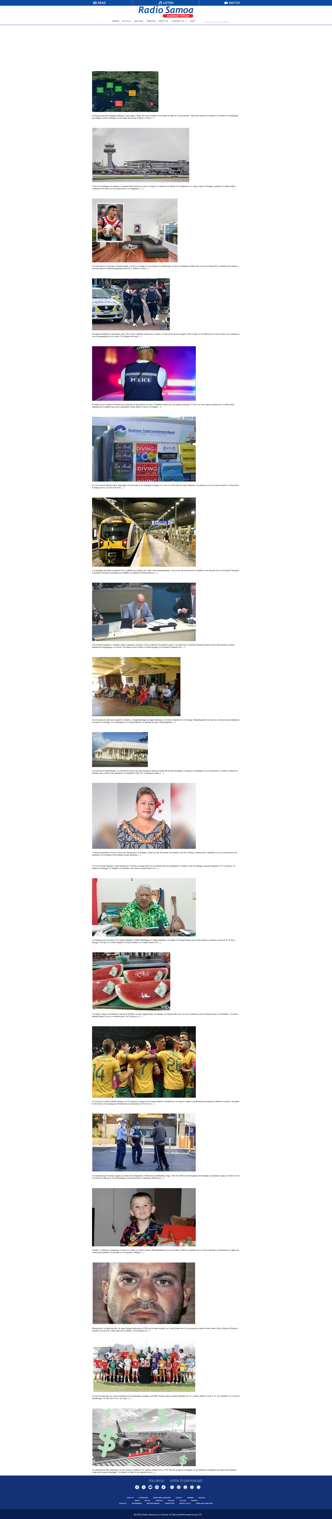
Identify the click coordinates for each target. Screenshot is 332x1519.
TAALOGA (151, 21)
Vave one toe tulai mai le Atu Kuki (115, 412)
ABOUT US (163, 21)
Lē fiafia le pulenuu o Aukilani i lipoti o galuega (124, 578)
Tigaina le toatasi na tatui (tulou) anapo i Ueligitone (126, 342)
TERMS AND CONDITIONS (204, 1503)
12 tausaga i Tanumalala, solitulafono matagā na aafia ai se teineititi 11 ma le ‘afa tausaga (151, 727)
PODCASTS (123, 1503)
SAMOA (115, 21)
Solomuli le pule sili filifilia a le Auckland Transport (126, 493)
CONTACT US (178, 21)
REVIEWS (190, 1498)
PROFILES (202, 1498)
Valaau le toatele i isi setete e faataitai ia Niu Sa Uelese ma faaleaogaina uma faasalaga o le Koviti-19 (158, 1109)
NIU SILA (126, 21)
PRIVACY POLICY (185, 1503)
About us (130, 1498)
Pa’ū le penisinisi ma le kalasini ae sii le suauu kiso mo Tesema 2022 (137, 778)
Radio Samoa (149, 1514)
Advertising (143, 1498)
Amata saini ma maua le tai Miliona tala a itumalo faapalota (132, 860)
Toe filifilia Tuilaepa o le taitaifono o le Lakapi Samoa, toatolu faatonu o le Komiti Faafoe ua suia (156, 873)
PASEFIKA (194, 1500)
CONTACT (179, 1498)
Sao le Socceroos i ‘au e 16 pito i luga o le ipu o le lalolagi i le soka (135, 1022)
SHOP (192, 21)
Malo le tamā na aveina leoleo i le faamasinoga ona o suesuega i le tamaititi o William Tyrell (153, 1183)
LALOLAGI (138, 21)
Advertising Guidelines (162, 1498)
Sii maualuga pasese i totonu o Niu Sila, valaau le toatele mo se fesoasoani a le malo (147, 1404)
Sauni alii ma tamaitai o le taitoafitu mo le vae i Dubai (128, 1336)
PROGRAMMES (137, 1503)
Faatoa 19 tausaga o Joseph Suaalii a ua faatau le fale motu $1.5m (135, 194)
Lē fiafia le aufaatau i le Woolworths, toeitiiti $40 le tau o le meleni (136, 948)
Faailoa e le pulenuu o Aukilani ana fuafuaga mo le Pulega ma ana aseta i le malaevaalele (151, 123)
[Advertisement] (166, 44)
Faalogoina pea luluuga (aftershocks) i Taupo (122, 67)
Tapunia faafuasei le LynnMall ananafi (118, 274)
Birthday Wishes (153, 1503)
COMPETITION (169, 1503)
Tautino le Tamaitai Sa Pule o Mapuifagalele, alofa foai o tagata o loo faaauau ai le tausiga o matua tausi (161, 652)
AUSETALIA (159, 1500)
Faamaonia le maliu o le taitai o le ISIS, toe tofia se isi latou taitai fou (138, 1258)
